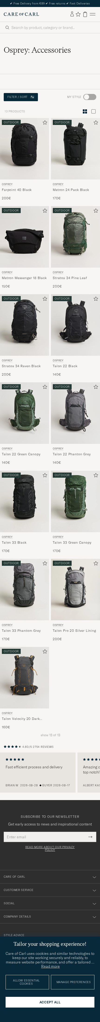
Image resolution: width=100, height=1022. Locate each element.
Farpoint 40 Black (17, 190)
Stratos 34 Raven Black (21, 366)
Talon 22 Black (65, 366)
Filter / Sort (17, 97)
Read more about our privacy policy (50, 848)
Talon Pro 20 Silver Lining (74, 630)
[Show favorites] (78, 14)
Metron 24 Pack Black (71, 190)
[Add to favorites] (44, 123)
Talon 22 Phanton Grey (72, 454)
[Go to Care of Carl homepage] (21, 14)
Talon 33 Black (14, 542)
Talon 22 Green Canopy (21, 454)
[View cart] (85, 14)
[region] (50, 773)
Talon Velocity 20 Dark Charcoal (21, 719)
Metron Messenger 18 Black (24, 278)
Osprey (7, 184)
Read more (50, 966)
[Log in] (72, 14)
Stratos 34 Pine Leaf (70, 278)
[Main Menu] (92, 14)
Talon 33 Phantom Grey (21, 630)
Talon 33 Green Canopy (72, 542)
